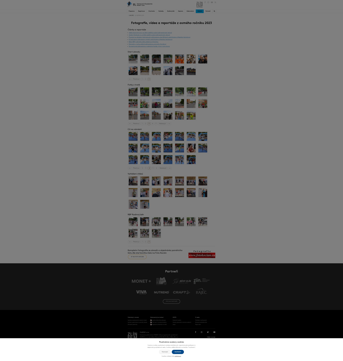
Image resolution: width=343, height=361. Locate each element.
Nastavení (165, 352)
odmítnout (178, 356)
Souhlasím (178, 352)
